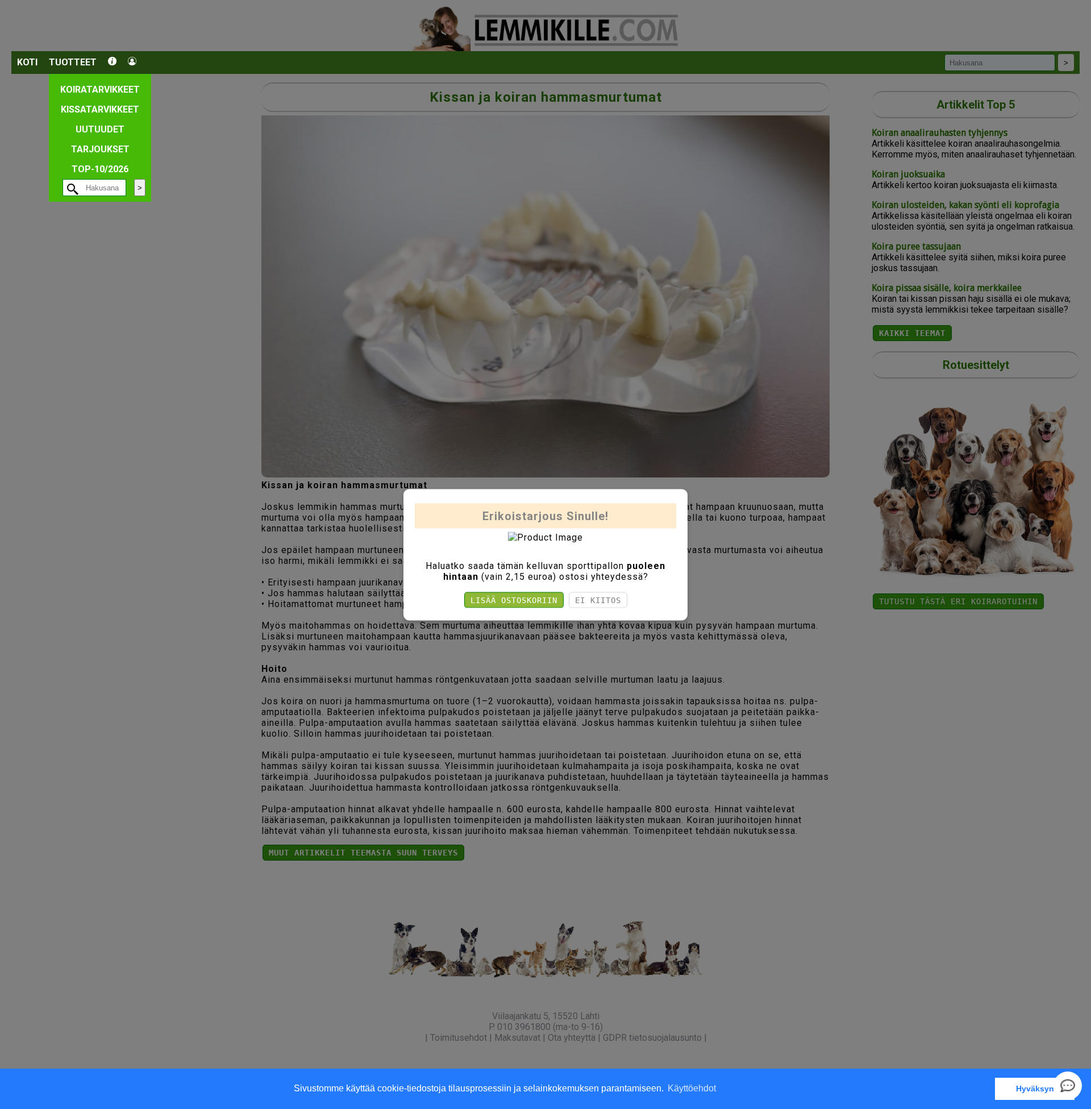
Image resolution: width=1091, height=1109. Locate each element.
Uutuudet (100, 129)
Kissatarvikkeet (100, 109)
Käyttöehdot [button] (692, 1088)
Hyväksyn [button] (1035, 1088)
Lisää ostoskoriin (513, 599)
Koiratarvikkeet (100, 89)
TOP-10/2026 (100, 169)
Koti (27, 62)
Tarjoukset (100, 149)
